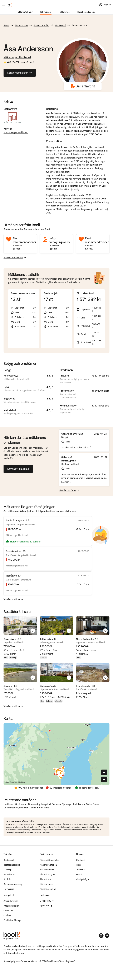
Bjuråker (23, 807)
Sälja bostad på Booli (87, 12)
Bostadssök (9, 860)
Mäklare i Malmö (47, 869)
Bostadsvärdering (12, 865)
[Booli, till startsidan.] (10, 4)
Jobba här (80, 869)
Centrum (34, 807)
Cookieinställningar (13, 920)
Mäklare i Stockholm (49, 860)
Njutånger (67, 804)
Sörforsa (56, 804)
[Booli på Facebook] (107, 935)
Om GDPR (8, 910)
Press (78, 865)
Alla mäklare (45, 879)
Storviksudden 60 (15, 551)
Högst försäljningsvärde (60, 240)
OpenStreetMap (11, 782)
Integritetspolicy (11, 905)
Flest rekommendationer (24, 240)
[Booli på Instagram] (101, 935)
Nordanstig (34, 804)
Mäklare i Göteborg (48, 865)
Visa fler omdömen (67, 490)
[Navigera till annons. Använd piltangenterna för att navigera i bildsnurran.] (20, 625)
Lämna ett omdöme (18, 468)
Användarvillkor (11, 901)
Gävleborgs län (41, 25)
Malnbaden (79, 804)
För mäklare (9, 889)
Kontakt (79, 874)
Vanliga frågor (82, 879)
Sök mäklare (45, 12)
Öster (89, 804)
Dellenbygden (11, 807)
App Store (44, 905)
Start (6, 25)
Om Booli (80, 860)
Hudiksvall (60, 25)
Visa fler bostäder (12, 599)
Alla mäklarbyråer (48, 874)
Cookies (7, 915)
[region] (56, 754)
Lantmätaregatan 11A (17, 520)
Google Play (45, 901)
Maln (46, 807)
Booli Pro (8, 879)
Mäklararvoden (46, 884)
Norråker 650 (13, 575)
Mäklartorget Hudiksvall (17, 57)
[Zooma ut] (104, 779)
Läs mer (65, 482)
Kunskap (7, 869)
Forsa (96, 804)
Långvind (46, 804)
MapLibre (21, 782)
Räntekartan (9, 874)
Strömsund (21, 804)
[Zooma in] (104, 772)
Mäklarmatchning (25, 12)
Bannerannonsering (13, 884)
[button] (60, 770)
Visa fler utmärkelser (13, 257)
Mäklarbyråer (64, 12)
